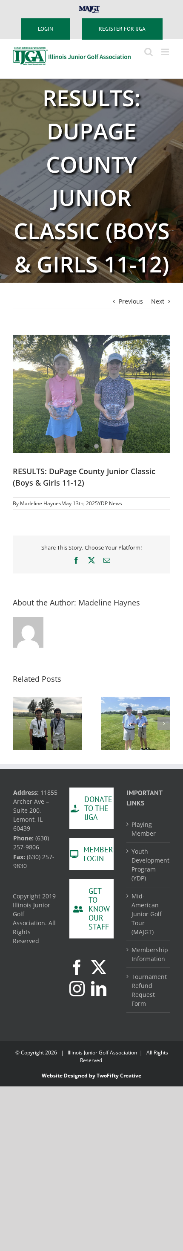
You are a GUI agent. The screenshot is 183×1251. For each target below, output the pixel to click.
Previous (131, 301)
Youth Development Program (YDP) (149, 864)
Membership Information (149, 954)
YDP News (110, 503)
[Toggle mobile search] (148, 51)
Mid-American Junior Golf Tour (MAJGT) (147, 914)
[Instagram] (77, 988)
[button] (19, 723)
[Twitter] (98, 967)
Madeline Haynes (40, 503)
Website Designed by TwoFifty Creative (91, 1075)
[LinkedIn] (98, 988)
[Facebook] (77, 967)
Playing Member (144, 828)
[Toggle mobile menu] (165, 51)
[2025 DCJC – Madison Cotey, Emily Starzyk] (91, 394)
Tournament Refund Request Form (149, 990)
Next (157, 301)
